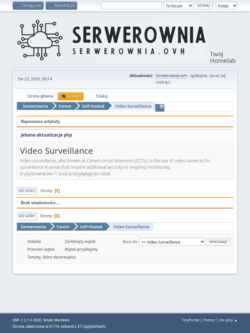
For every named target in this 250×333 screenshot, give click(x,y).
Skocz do (129, 241)
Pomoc (209, 319)
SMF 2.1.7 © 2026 (26, 320)
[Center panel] (161, 107)
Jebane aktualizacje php (46, 135)
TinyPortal (190, 319)
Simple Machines (56, 320)
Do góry (27, 215)
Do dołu (27, 190)
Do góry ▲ (228, 319)
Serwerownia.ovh (171, 75)
